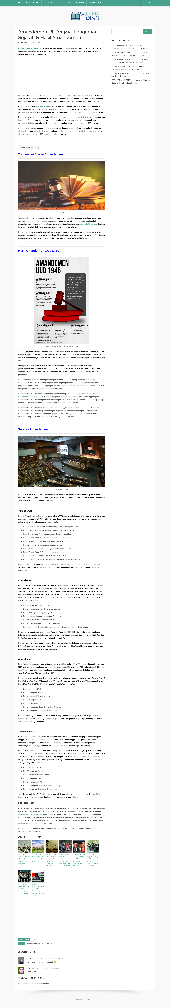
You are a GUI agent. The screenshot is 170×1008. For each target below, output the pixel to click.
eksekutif (95, 101)
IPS (61, 3)
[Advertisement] (61, 75)
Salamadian (22, 42)
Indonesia (49, 944)
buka (36, 148)
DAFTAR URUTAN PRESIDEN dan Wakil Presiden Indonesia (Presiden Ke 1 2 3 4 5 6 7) (79, 860)
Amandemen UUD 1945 (35, 944)
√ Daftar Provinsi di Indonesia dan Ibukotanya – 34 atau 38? (37, 858)
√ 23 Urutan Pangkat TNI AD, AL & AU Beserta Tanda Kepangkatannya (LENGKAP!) (92, 860)
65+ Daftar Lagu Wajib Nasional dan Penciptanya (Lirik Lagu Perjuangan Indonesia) (51, 860)
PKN (33, 940)
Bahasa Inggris (32, 3)
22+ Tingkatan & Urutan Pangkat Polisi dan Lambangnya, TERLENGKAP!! (23, 888)
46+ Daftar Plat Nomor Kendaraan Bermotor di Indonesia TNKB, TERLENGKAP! (65, 860)
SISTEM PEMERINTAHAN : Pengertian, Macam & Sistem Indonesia (24, 859)
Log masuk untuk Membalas (55, 958)
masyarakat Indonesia (88, 224)
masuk (31, 984)
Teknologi (49, 3)
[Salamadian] (85, 15)
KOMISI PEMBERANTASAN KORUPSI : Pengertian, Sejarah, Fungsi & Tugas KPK (38, 889)
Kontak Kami (95, 3)
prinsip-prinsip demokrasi (28, 814)
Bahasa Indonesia (76, 3)
